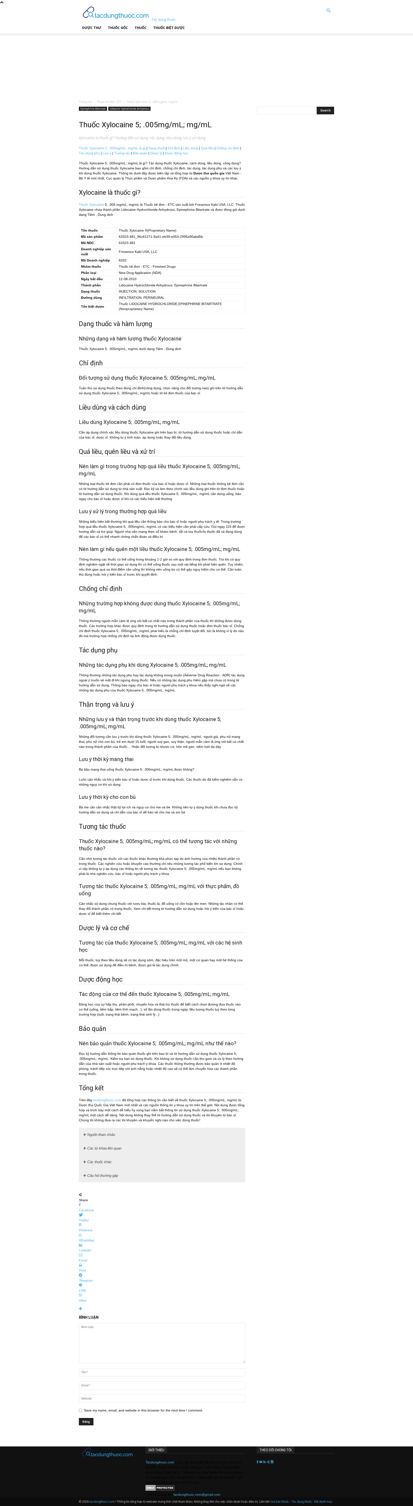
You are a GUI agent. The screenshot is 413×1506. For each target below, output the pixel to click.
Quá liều (207, 148)
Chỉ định (174, 148)
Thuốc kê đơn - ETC (109, 102)
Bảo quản (140, 153)
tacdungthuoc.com (107, 1100)
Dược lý (156, 153)
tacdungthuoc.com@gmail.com (197, 1494)
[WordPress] (272, 1462)
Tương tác (122, 153)
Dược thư (91, 27)
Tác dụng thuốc (302, 1502)
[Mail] (261, 1462)
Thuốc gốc (118, 27)
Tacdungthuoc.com (160, 1462)
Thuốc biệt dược (169, 27)
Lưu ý (107, 153)
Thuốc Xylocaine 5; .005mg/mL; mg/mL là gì (112, 148)
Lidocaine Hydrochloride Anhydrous (129, 108)
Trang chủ (85, 102)
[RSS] (265, 1462)
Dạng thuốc (157, 148)
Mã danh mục (323, 1502)
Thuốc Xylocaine (91, 204)
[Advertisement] (122, 63)
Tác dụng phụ (89, 153)
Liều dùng (190, 148)
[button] (328, 11)
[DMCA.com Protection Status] (160, 1489)
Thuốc (141, 27)
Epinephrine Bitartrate (93, 108)
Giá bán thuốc (279, 1502)
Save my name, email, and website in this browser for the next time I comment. (143, 1410)
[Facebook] (258, 1462)
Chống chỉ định (228, 148)
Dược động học (176, 153)
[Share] (268, 1462)
